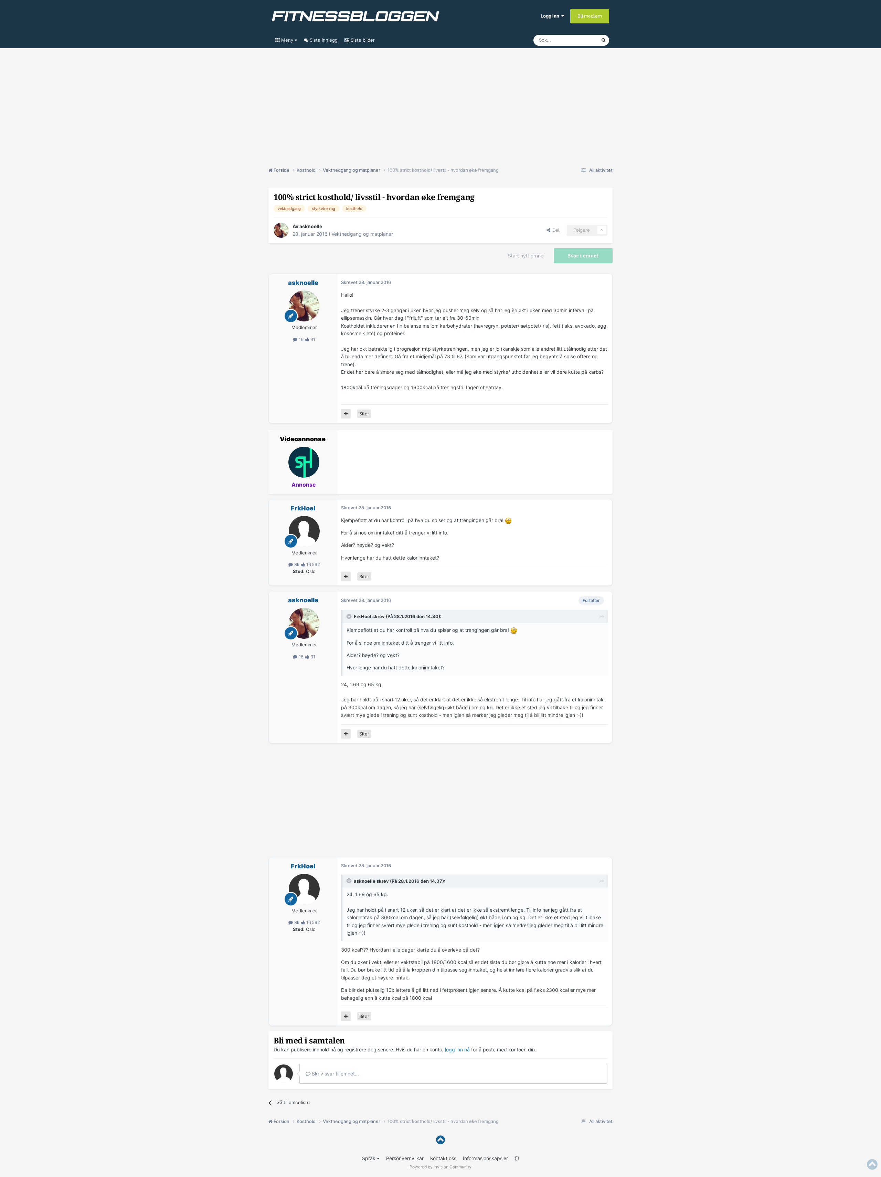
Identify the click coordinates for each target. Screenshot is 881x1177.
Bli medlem (589, 16)
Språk (369, 1158)
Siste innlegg (323, 40)
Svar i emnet (583, 255)
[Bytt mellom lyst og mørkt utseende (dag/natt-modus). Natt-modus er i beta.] (516, 1158)
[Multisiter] (346, 413)
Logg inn (551, 16)
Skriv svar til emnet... (334, 1074)
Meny (287, 40)
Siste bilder (362, 40)
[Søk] (603, 40)
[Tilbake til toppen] (440, 1140)
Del (554, 230)
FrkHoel (303, 508)
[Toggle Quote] (350, 616)
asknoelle (310, 226)
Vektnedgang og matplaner (362, 234)
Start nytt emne (525, 255)
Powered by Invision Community (440, 1166)
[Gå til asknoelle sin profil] (281, 230)
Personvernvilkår (405, 1158)
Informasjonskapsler (485, 1158)
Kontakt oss (443, 1158)
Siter (364, 413)
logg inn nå (457, 1049)
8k (297, 564)
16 (301, 339)
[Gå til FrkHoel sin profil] (304, 531)
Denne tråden (578, 40)
